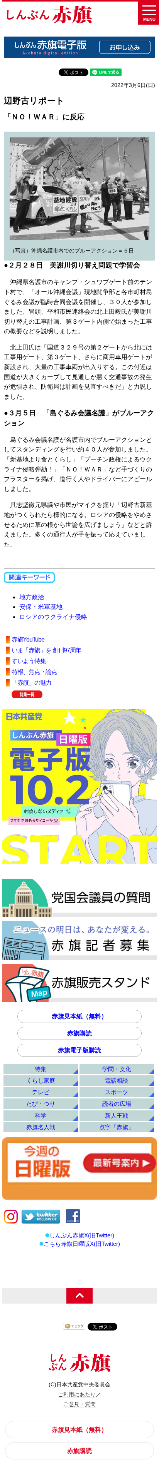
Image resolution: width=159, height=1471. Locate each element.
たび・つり (40, 1103)
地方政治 (31, 597)
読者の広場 (116, 1103)
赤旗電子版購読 (79, 1050)
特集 (40, 1069)
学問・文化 (116, 1069)
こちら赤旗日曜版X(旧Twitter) (82, 1243)
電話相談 (116, 1080)
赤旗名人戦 (40, 1127)
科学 (40, 1115)
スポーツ (116, 1092)
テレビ (40, 1092)
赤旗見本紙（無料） (79, 1016)
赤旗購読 (79, 1033)
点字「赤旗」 (116, 1127)
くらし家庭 (40, 1080)
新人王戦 (116, 1115)
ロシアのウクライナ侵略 (53, 616)
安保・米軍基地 (41, 606)
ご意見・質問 (79, 1404)
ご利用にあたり (77, 1394)
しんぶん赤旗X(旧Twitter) (81, 1235)
